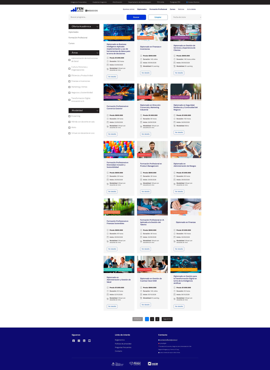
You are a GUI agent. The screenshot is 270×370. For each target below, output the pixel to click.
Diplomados (73, 32)
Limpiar (158, 17)
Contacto (118, 351)
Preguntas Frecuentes (123, 347)
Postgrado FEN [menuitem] (175, 2)
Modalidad (77, 110)
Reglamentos (120, 340)
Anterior (137, 319)
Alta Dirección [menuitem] (117, 2)
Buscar (136, 17)
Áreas (75, 52)
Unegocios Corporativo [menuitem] (79, 2)
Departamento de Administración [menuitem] (139, 2)
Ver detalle (112, 77)
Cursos (71, 43)
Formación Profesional (78, 38)
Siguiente (167, 319)
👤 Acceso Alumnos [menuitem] (192, 2)
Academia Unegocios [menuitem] (100, 2)
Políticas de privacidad (123, 344)
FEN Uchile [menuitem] (160, 2)
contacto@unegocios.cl (168, 340)
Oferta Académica (81, 26)
